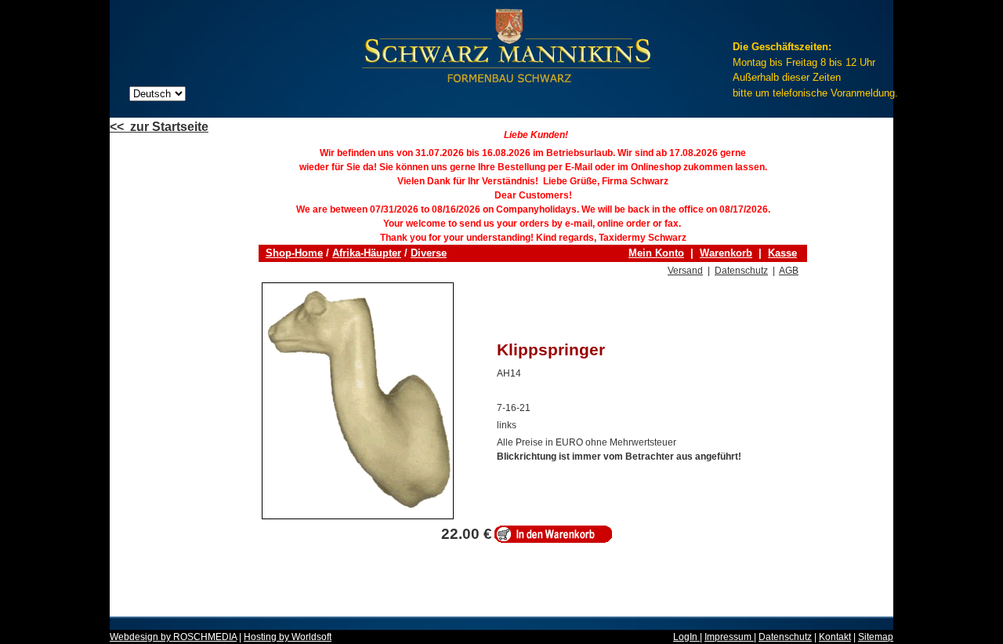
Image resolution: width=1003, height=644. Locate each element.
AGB (788, 270)
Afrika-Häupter (366, 253)
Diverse (429, 253)
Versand (685, 270)
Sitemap (875, 636)
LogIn (686, 636)
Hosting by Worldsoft (287, 636)
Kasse (782, 253)
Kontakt (835, 636)
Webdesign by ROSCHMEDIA (173, 636)
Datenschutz (741, 270)
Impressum (729, 636)
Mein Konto (656, 253)
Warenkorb (726, 253)
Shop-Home (294, 253)
